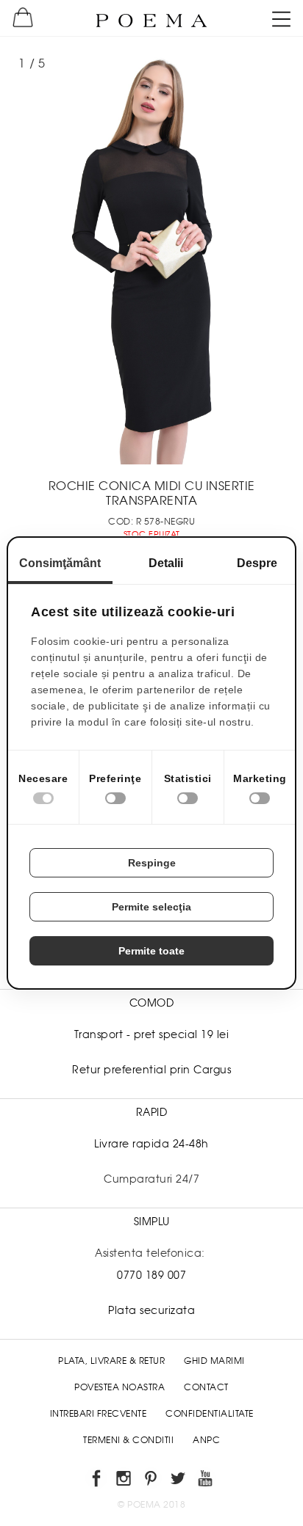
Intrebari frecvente (98, 1414)
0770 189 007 (151, 1275)
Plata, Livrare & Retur (111, 1361)
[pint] (151, 1480)
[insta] (124, 1480)
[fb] (97, 1480)
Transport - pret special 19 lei (151, 1034)
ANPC (206, 1440)
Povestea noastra (119, 1387)
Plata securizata (151, 1310)
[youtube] (206, 1480)
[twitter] (179, 1480)
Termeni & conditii (128, 1440)
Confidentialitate (209, 1414)
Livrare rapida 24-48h (151, 1144)
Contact (206, 1387)
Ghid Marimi (214, 1361)
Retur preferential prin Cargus (151, 1070)
